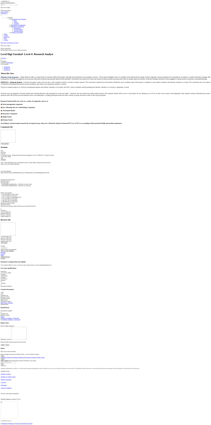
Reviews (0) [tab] (7, 70)
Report (2, 345)
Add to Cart (4, 248)
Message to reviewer (6, 339)
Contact (6, 40)
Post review (4, 243)
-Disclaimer (4, 385)
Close (7, 345)
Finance (4, 58)
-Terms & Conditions (6, 388)
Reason (3, 326)
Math (15, 20)
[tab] (105, 158)
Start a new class (5, 42)
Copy (2, 356)
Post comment (4, 143)
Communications (18, 29)
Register (6, 12)
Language (16, 23)
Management (17, 28)
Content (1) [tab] (7, 68)
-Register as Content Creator (8, 377)
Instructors (6, 37)
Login (2, 12)
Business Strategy (18, 31)
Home (5, 34)
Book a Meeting (8, 303)
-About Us (3, 382)
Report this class (5, 257)
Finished (3, 159)
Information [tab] (7, 67)
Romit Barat (10, 62)
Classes (6, 35)
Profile (2, 303)
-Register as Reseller (6, 379)
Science (16, 22)
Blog (5, 38)
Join (2, 364)
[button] (105, 155)
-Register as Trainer (6, 374)
